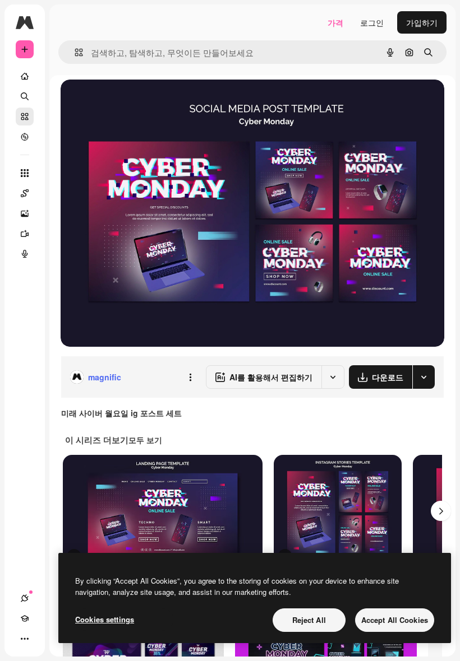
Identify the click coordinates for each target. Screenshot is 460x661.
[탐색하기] (25, 137)
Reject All (309, 620)
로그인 (372, 22)
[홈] (25, 76)
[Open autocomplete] (74, 52)
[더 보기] (25, 639)
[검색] (25, 96)
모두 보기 (145, 439)
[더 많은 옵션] (190, 377)
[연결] (25, 598)
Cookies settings (104, 619)
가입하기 (422, 22)
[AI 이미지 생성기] (25, 213)
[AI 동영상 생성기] (25, 234)
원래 (125, 100)
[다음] (441, 511)
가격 (335, 22)
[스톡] (25, 116)
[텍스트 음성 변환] (25, 254)
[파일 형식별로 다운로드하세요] (423, 377)
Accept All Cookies (394, 620)
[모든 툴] (25, 173)
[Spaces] (25, 193)
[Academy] (25, 618)
